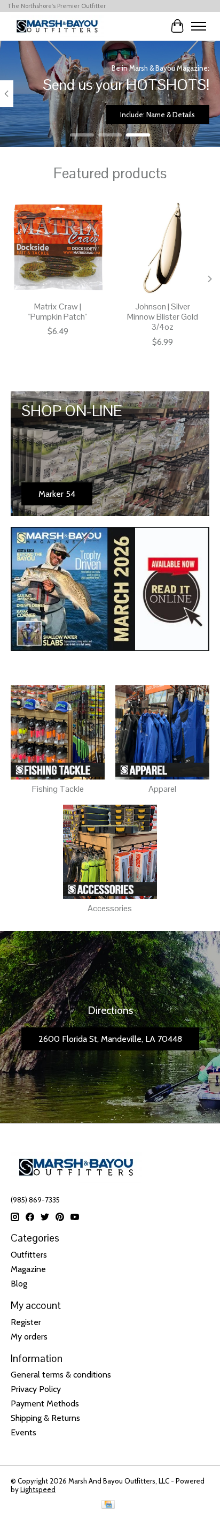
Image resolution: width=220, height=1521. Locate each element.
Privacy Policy (36, 1389)
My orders (29, 1336)
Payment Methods (45, 1403)
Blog (19, 1283)
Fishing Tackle (58, 788)
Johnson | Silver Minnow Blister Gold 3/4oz (162, 316)
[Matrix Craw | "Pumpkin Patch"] (58, 248)
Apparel (162, 788)
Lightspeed (38, 1489)
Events (23, 1432)
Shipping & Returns (45, 1418)
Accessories (110, 908)
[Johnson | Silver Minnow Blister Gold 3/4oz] (162, 248)
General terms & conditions (61, 1374)
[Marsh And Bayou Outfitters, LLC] (57, 26)
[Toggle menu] (198, 26)
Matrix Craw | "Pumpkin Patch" (57, 311)
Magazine (28, 1269)
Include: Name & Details (157, 114)
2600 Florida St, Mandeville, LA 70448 (110, 1039)
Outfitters (29, 1255)
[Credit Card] (108, 1505)
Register (26, 1322)
